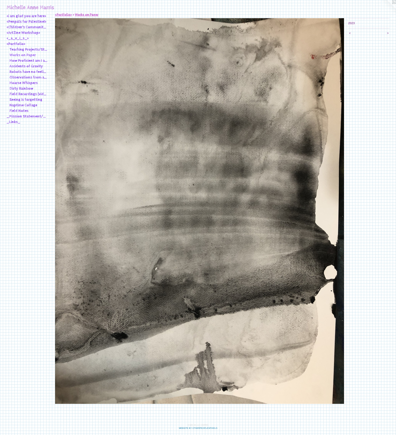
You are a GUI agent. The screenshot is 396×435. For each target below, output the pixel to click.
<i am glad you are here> (26, 16)
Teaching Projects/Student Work (28, 49)
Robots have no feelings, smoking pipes (28, 72)
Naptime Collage (23, 105)
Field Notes (18, 111)
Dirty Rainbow (21, 88)
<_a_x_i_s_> (18, 38)
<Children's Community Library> (27, 27)
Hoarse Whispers (23, 83)
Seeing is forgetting (25, 99)
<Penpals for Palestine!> (26, 21)
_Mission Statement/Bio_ (27, 116)
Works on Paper (22, 55)
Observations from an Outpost (28, 77)
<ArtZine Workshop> (23, 33)
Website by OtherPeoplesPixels (198, 428)
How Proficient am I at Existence (28, 60)
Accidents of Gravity (26, 66)
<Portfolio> (16, 44)
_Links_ (13, 122)
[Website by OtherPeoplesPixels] (388, 8)
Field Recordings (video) (28, 94)
